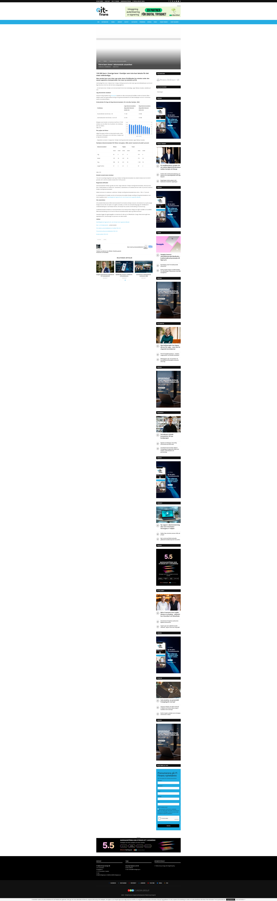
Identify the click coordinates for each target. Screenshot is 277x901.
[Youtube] (176, 1)
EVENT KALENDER (174, 22)
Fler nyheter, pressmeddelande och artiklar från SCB (108, 228)
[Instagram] (170, 1)
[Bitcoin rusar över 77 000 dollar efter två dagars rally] (144, 267)
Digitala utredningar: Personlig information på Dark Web (169, 443)
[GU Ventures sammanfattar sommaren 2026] (124, 267)
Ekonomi (99, 239)
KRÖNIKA (149, 22)
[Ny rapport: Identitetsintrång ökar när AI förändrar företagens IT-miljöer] (168, 515)
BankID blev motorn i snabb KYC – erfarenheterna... (105, 275)
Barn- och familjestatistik (102, 225)
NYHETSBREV (99, 1)
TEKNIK (155, 22)
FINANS (113, 22)
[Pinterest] (172, 1)
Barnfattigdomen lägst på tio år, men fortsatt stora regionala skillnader (124, 197)
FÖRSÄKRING (142, 22)
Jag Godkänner (230, 899)
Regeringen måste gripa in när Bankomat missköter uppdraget (169, 181)
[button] (98, 270)
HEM (98, 22)
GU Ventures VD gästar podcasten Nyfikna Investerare (169, 621)
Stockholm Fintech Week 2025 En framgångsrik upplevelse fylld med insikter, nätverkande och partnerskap (170, 450)
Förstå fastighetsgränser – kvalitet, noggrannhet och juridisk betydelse (170, 354)
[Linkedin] (174, 1)
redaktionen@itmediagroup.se (114, 875)
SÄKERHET (120, 22)
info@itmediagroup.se (101, 875)
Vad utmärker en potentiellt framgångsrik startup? (170, 701)
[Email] (178, 1)
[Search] (180, 26)
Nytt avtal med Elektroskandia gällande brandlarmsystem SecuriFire (170, 539)
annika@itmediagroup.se (134, 869)
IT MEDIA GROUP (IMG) (138, 1)
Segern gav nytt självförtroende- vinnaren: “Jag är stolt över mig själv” (170, 626)
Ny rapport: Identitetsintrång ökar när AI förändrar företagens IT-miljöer (170, 526)
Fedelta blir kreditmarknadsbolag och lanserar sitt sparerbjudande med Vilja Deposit (171, 175)
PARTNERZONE (104, 22)
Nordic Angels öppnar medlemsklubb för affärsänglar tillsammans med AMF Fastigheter (171, 271)
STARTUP (126, 22)
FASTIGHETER (134, 22)
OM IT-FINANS (115, 1)
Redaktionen (108, 66)
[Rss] (180, 1)
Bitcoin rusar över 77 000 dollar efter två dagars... (144, 275)
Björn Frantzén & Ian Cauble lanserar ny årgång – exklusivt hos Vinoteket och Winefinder (170, 614)
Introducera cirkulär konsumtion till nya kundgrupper (167, 436)
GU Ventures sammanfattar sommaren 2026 (124, 275)
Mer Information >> (240, 899)
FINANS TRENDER (164, 22)
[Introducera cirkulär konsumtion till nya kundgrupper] (168, 424)
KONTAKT (107, 1)
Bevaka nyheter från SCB (102, 234)
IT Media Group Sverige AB (150, 895)
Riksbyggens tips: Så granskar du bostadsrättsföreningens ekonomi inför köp (170, 360)
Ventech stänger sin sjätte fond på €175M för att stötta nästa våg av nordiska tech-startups (170, 708)
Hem (99, 61)
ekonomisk (113, 95)
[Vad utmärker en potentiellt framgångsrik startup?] (168, 690)
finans (104, 239)
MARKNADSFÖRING (126, 1)
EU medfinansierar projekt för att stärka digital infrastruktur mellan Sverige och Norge (171, 167)
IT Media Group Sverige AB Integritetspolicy (165, 866)
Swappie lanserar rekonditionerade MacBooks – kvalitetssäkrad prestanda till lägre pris (170, 257)
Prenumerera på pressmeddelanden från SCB (106, 231)
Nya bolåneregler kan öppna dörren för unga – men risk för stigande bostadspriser (170, 347)
